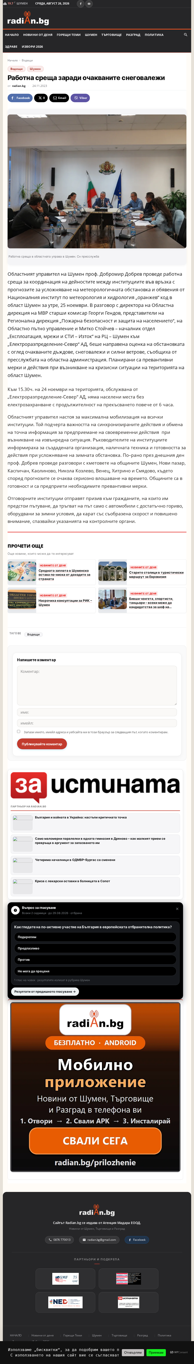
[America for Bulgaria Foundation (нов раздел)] (129, 1278)
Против (24, 960)
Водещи (27, 60)
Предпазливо (28, 948)
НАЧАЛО (12, 35)
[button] (185, 35)
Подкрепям (27, 937)
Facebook (139, 1240)
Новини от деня (38, 35)
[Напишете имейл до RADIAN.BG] (89, 4)
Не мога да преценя (33, 971)
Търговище (111, 35)
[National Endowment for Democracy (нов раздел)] (65, 1302)
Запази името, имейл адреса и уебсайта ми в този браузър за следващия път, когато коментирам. (96, 732)
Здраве (11, 46)
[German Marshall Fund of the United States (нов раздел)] (65, 1278)
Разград (133, 35)
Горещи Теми (69, 35)
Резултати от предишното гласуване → (45, 991)
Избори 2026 (32, 46)
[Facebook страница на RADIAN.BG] (80, 4)
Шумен (91, 35)
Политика (154, 35)
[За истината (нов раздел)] (129, 1302)
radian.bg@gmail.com (102, 1240)
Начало (13, 60)
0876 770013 (62, 1240)
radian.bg (19, 86)
